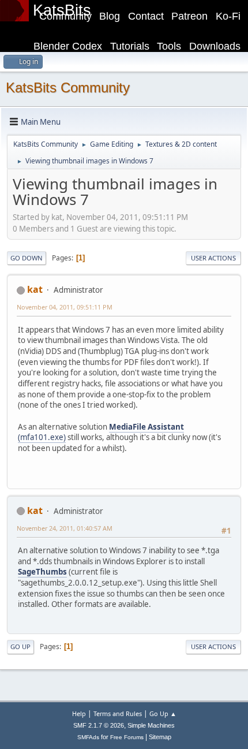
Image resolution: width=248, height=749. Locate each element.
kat (35, 289)
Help (79, 713)
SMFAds (88, 737)
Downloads (215, 46)
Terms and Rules (117, 713)
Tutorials (129, 46)
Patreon (189, 16)
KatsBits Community (68, 87)
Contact (146, 16)
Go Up (20, 646)
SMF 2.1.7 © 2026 (98, 725)
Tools (169, 46)
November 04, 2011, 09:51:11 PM (64, 307)
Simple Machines (151, 725)
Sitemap (160, 736)
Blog (109, 16)
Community (65, 16)
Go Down (26, 258)
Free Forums (127, 737)
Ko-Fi (228, 16)
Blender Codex (67, 46)
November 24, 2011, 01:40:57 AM (64, 528)
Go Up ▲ (162, 713)
